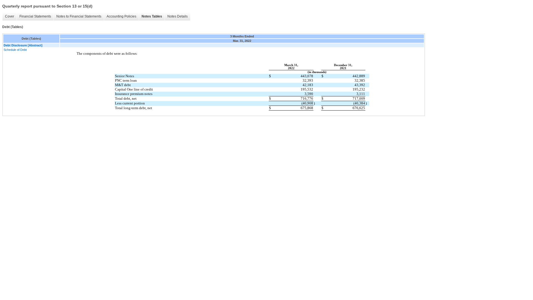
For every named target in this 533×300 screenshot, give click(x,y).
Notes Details (177, 16)
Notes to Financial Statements (78, 16)
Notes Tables (152, 16)
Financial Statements (35, 16)
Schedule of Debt (15, 49)
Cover (9, 16)
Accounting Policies (121, 16)
